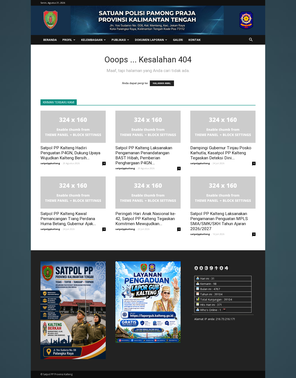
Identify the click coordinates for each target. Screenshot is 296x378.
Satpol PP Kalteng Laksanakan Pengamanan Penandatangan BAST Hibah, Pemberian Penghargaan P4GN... (143, 155)
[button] (251, 40)
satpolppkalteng (50, 163)
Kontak (194, 40)
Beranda (50, 40)
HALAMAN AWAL (162, 83)
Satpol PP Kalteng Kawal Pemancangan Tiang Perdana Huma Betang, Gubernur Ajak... (68, 218)
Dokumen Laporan (149, 40)
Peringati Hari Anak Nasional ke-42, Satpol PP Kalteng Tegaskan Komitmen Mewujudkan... (145, 218)
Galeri (178, 40)
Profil (67, 40)
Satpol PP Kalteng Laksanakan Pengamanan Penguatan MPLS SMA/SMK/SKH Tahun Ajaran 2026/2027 (219, 221)
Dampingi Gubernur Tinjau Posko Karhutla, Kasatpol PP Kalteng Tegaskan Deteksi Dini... (220, 152)
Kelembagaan (91, 40)
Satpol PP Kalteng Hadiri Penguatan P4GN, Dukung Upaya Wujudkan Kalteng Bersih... (70, 152)
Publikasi (119, 40)
